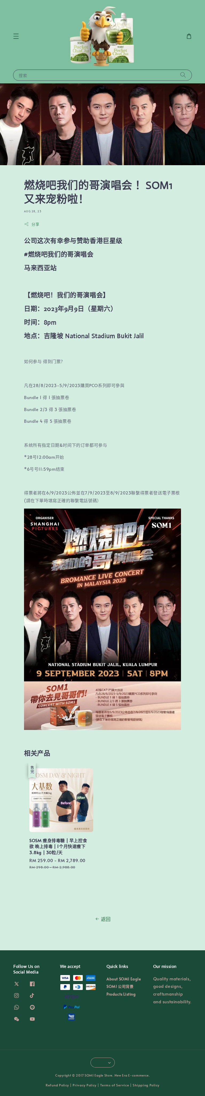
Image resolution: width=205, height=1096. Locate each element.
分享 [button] (35, 224)
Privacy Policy (84, 1085)
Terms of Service (114, 1085)
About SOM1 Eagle (124, 979)
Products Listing (121, 994)
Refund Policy (57, 1085)
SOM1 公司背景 (120, 986)
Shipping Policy (146, 1085)
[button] (16, 36)
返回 (106, 919)
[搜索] (183, 75)
